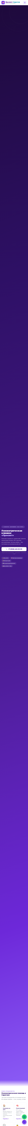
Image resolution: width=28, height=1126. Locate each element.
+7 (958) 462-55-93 (15, 549)
